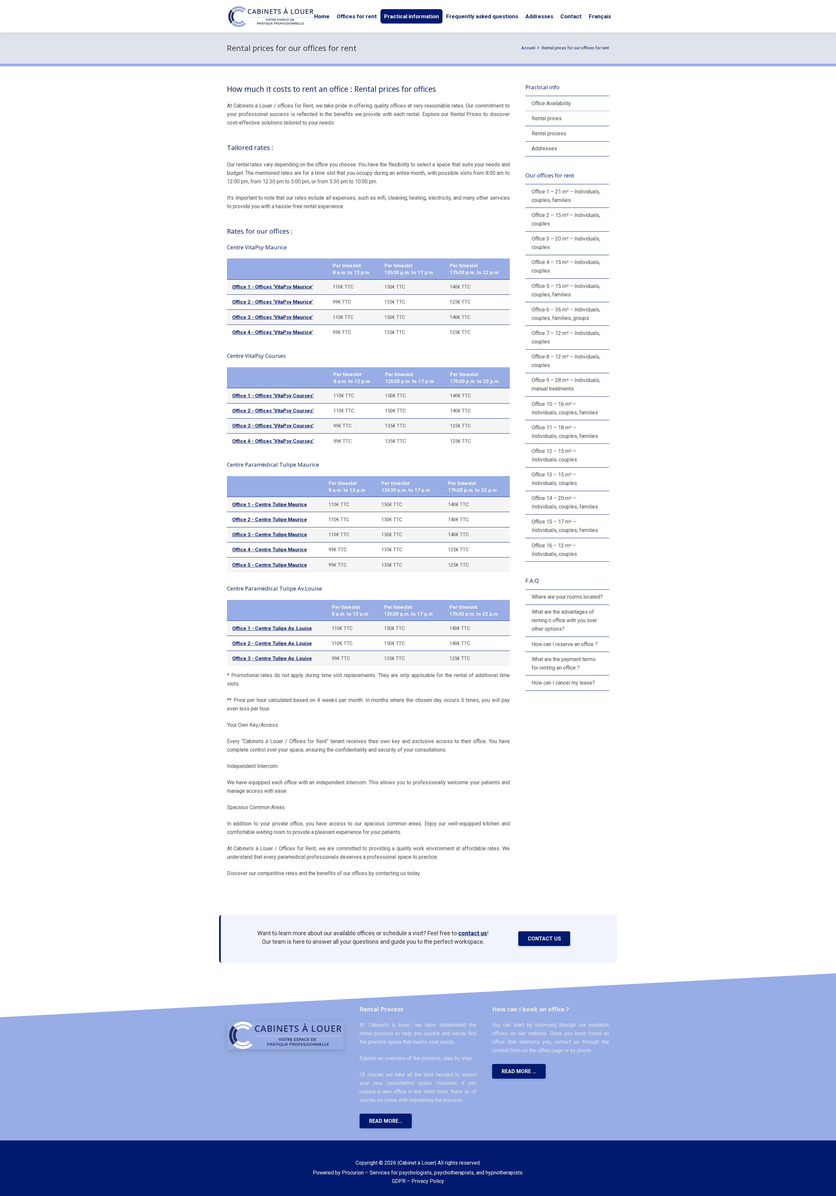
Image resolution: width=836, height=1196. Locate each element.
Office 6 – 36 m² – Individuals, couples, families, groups (566, 314)
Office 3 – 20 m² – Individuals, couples (566, 243)
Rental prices (547, 118)
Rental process (549, 133)
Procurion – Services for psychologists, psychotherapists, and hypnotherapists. (432, 1173)
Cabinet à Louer (417, 1163)
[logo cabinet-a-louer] (271, 16)
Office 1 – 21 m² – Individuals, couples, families (566, 196)
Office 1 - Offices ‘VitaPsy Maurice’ (272, 287)
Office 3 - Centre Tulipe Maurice (269, 535)
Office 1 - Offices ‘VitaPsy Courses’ (273, 396)
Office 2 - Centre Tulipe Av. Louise (272, 643)
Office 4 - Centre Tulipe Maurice (269, 550)
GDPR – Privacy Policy (418, 1181)
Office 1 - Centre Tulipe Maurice (269, 504)
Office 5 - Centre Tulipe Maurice (269, 565)
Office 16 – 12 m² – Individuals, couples (554, 549)
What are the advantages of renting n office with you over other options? (564, 620)
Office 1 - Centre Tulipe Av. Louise (272, 628)
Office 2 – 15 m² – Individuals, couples (566, 219)
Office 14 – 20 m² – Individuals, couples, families (565, 502)
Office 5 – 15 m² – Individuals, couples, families (566, 290)
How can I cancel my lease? (563, 683)
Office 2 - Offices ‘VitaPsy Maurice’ (272, 302)
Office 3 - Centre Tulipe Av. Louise (272, 658)
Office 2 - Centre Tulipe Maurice (269, 520)
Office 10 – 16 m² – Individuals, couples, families (565, 408)
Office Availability (551, 103)
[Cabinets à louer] (285, 1035)
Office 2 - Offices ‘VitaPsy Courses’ (273, 411)
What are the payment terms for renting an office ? (564, 663)
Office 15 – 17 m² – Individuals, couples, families (565, 526)
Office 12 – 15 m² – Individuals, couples (554, 455)
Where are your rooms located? (567, 597)
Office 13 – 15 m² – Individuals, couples (554, 479)
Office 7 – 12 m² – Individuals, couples (566, 337)
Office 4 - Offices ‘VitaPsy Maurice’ (272, 332)
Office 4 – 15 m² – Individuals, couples (566, 266)
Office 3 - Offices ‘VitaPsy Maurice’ (272, 317)
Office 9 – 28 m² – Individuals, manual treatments (566, 384)
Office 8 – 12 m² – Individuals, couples (566, 361)
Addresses (544, 148)
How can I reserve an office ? (565, 644)
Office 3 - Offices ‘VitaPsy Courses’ (273, 426)
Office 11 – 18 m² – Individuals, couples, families (565, 431)
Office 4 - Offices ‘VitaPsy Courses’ (273, 441)
